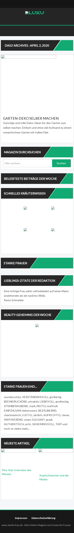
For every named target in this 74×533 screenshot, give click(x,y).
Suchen (61, 163)
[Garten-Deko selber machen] (37, 83)
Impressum (21, 517)
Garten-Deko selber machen (31, 118)
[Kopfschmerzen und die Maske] (55, 459)
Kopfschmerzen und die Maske (54, 477)
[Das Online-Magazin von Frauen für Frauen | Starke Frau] (34, 12)
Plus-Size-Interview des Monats (16, 472)
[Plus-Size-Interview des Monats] (18, 457)
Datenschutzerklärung (43, 517)
